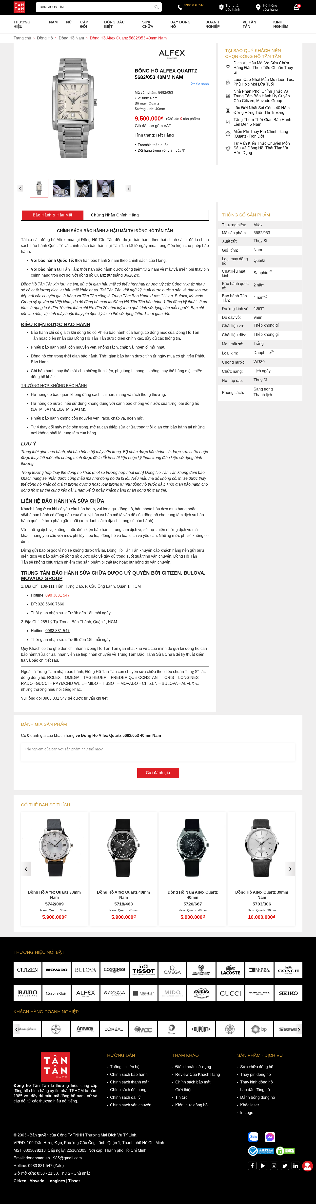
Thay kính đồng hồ (256, 1082)
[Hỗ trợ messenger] (270, 1137)
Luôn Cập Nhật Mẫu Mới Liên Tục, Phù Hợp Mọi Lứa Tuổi (264, 81)
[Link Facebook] (252, 1167)
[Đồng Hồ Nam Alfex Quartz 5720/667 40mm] (192, 875)
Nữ (69, 22)
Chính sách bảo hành (129, 1074)
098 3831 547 (57, 595)
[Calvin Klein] (56, 993)
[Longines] (114, 969)
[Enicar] (201, 993)
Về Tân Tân (249, 24)
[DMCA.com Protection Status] (285, 1154)
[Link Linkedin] (295, 1167)
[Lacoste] (230, 969)
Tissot (74, 1181)
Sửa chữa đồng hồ (256, 1067)
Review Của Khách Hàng (197, 1074)
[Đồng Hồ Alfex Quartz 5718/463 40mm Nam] (123, 875)
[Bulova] (85, 969)
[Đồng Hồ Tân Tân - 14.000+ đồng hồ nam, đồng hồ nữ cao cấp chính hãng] (19, 7)
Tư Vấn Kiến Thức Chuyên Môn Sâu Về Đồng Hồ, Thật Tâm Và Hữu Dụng (262, 148)
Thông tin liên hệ (124, 1067)
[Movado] (56, 969)
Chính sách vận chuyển (130, 1105)
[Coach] (288, 969)
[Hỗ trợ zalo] (253, 1137)
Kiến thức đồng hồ (191, 1105)
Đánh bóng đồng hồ (257, 1097)
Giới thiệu (184, 1090)
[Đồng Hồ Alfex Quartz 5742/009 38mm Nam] (54, 875)
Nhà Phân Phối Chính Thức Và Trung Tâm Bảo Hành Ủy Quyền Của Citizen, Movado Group (262, 96)
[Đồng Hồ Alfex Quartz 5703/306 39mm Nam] (261, 875)
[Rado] (27, 993)
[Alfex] (172, 60)
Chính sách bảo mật (192, 1082)
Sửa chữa (147, 24)
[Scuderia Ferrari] (201, 969)
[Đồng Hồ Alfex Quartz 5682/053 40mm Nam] (39, 188)
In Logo (246, 1113)
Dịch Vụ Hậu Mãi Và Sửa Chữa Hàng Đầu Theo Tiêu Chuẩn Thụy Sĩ (263, 67)
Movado (36, 1181)
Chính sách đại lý (125, 1097)
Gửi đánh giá (158, 773)
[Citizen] (27, 969)
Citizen (20, 1181)
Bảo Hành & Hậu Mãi (52, 215)
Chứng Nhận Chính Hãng (115, 215)
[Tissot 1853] (143, 969)
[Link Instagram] (274, 1167)
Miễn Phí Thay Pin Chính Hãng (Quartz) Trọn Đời (261, 133)
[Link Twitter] (284, 1167)
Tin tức (181, 1097)
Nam (53, 22)
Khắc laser (249, 1105)
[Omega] (172, 969)
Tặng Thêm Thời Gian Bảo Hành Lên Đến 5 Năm (262, 122)
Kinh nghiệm (280, 24)
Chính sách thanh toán (130, 1082)
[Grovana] (114, 993)
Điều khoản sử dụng (193, 1067)
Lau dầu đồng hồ (255, 1090)
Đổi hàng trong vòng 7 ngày (160, 150)
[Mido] (172, 993)
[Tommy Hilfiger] (259, 969)
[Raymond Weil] (259, 993)
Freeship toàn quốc (153, 145)
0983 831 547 (194, 5)
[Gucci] (230, 993)
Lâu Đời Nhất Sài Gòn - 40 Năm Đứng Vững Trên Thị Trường (262, 110)
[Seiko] (288, 993)
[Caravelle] (143, 993)
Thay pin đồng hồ (255, 1074)
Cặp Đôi (84, 24)
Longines (56, 1181)
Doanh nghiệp (212, 24)
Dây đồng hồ (180, 24)
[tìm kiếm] (156, 6)
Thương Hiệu (22, 24)
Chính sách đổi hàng (128, 1090)
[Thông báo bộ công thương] (261, 1154)
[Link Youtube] (263, 1167)
